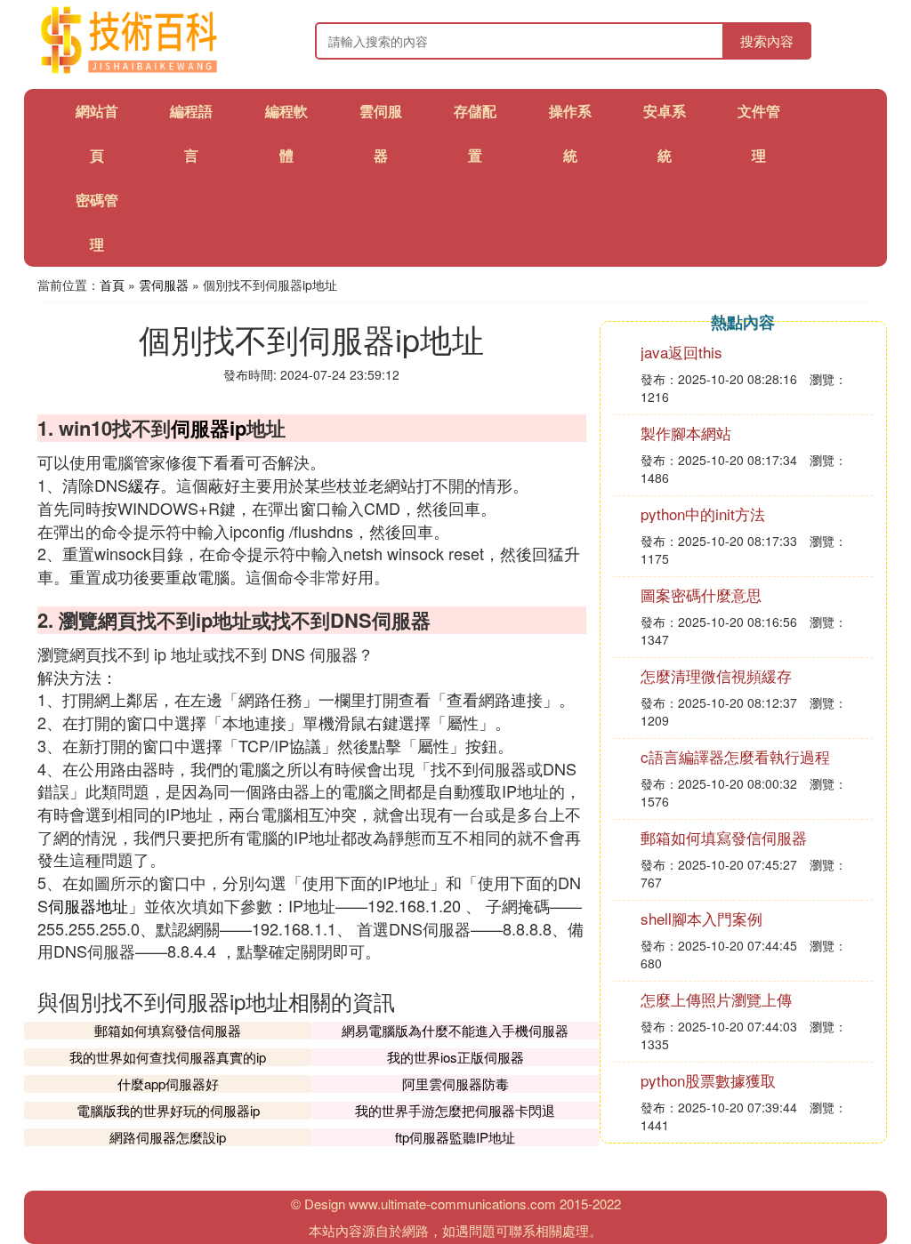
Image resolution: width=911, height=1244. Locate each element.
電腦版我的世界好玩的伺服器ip (168, 1110)
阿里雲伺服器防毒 (455, 1083)
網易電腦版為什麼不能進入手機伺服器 (455, 1030)
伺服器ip (208, 427)
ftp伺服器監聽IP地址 (455, 1137)
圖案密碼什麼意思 (701, 594)
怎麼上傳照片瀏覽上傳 (716, 999)
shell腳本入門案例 (701, 918)
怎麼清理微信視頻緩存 (716, 675)
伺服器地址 (88, 905)
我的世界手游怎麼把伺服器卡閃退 (455, 1110)
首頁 (112, 284)
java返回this (681, 352)
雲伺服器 (164, 284)
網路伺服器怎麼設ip (167, 1137)
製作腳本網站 (686, 432)
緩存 (144, 484)
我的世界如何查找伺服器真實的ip (167, 1056)
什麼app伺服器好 (168, 1083)
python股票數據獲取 (708, 1080)
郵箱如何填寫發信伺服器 (167, 1030)
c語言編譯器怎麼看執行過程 (735, 756)
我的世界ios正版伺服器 (455, 1056)
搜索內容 (767, 40)
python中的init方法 (703, 513)
